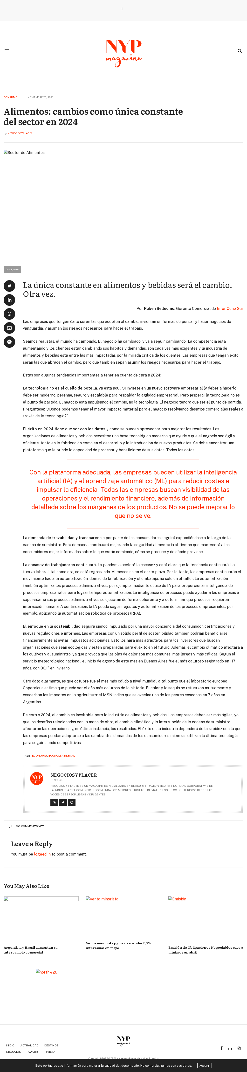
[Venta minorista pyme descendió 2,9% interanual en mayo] (123, 916)
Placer (32, 1051)
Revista (49, 1051)
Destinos (51, 1045)
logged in (42, 854)
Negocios (13, 1051)
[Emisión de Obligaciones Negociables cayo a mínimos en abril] (205, 918)
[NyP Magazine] (123, 51)
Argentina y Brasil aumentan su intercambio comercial (30, 949)
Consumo (11, 97)
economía (39, 755)
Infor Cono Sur (230, 308)
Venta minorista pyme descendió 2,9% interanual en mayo (118, 945)
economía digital (61, 755)
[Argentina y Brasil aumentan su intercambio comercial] (41, 918)
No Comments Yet (30, 826)
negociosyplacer (20, 133)
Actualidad (29, 1045)
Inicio (10, 1045)
